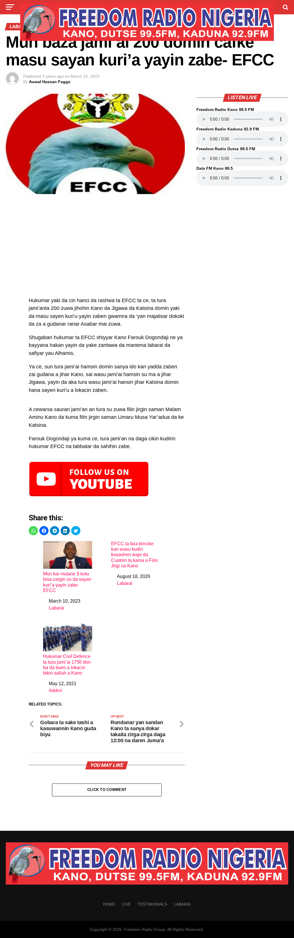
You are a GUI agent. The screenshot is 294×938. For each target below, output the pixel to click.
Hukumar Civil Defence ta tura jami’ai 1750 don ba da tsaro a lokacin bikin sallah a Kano (67, 664)
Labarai (56, 607)
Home (109, 904)
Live (126, 904)
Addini (55, 690)
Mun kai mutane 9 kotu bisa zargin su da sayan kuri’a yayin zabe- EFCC (67, 582)
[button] (33, 530)
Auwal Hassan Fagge (49, 81)
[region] (107, 248)
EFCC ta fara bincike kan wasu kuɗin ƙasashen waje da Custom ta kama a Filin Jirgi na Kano (134, 554)
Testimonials (152, 904)
